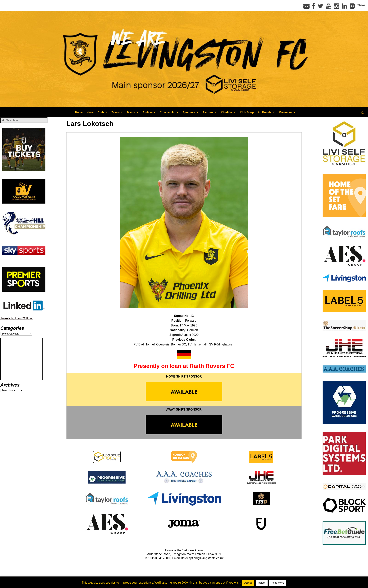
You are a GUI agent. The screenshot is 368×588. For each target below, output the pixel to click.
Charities (227, 112)
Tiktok (361, 5)
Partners (208, 112)
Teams (115, 112)
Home (79, 112)
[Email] (306, 7)
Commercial (167, 112)
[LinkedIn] (344, 7)
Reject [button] (261, 583)
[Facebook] (313, 7)
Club (101, 112)
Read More (278, 583)
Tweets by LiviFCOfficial (16, 318)
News (90, 112)
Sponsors (189, 112)
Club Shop (247, 112)
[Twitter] (320, 7)
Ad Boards (265, 112)
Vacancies (285, 112)
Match (131, 112)
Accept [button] (248, 583)
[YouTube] (328, 7)
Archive (148, 112)
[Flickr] (352, 7)
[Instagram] (336, 7)
